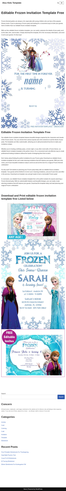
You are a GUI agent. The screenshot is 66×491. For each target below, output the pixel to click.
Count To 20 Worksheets (8, 458)
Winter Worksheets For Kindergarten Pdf (13, 464)
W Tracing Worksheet (7, 461)
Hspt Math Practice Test (8, 455)
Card (2, 425)
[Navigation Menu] (62, 2)
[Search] (58, 3)
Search (3, 393)
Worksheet (4, 440)
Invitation (4, 434)
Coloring (4, 428)
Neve (25, 489)
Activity (3, 422)
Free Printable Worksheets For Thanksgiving (15, 452)
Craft (2, 431)
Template (4, 437)
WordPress (39, 489)
